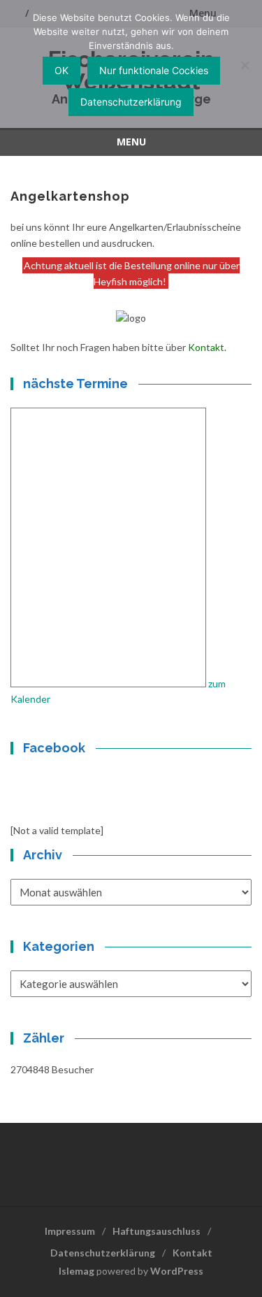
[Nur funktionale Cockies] (245, 65)
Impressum (70, 1231)
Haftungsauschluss (156, 1231)
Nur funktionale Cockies (153, 70)
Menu (131, 141)
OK (61, 70)
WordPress (176, 1271)
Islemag (76, 1271)
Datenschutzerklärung (102, 1253)
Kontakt (206, 347)
